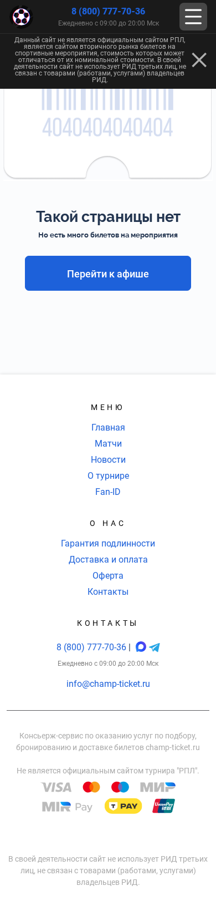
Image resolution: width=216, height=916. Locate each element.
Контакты (108, 591)
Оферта (108, 575)
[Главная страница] (21, 16)
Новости (108, 459)
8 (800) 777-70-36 (108, 11)
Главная (108, 427)
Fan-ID (108, 492)
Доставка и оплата (108, 559)
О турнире (108, 475)
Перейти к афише (108, 274)
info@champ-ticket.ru (108, 684)
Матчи (108, 443)
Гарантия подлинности (108, 543)
